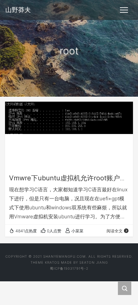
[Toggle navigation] (124, 10)
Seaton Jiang (93, 262)
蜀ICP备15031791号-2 (69, 268)
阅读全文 (115, 230)
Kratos (52, 262)
